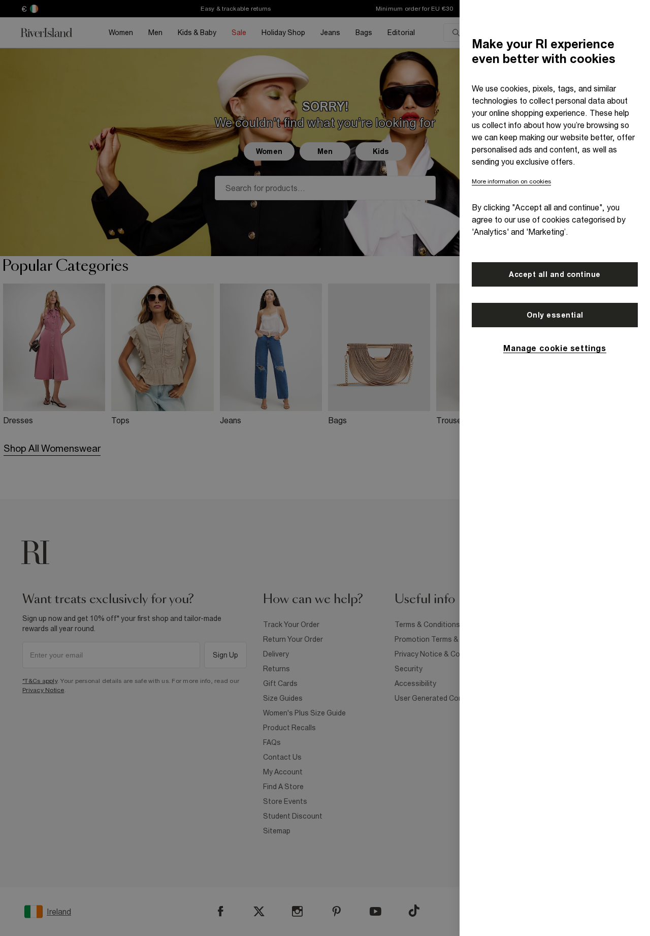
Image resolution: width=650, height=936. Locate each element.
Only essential (555, 315)
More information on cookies (511, 181)
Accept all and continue (555, 274)
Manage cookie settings (554, 348)
